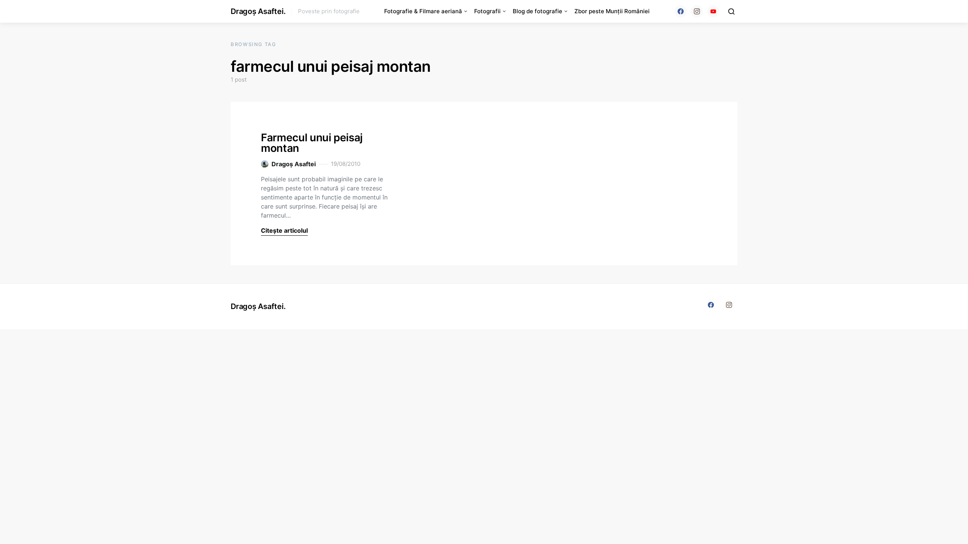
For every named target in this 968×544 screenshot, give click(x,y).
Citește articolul (284, 230)
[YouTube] (713, 11)
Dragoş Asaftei (293, 164)
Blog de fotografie (537, 11)
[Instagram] (697, 11)
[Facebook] (681, 11)
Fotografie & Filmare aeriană (423, 11)
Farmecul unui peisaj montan (312, 143)
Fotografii (487, 11)
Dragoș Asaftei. (258, 11)
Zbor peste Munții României (612, 11)
